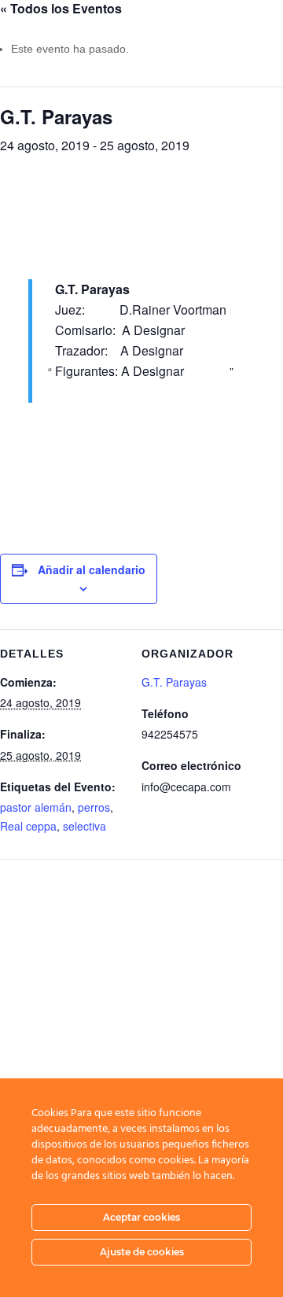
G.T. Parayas (174, 682)
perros (94, 807)
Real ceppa (28, 826)
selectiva (84, 826)
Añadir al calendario (91, 569)
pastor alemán (36, 807)
